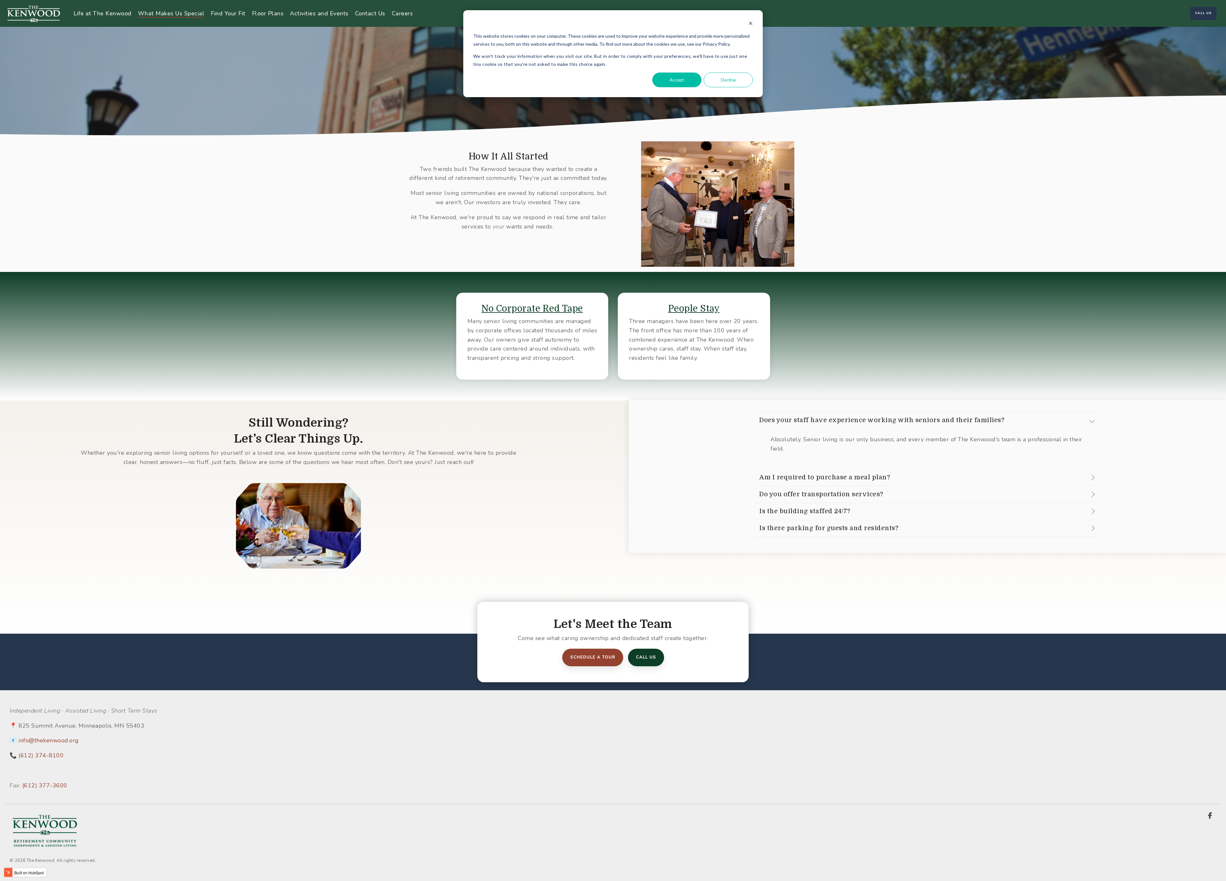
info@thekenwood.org (49, 740)
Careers (402, 13)
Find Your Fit (228, 13)
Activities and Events (319, 13)
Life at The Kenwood (102, 13)
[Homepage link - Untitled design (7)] (45, 845)
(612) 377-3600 (44, 785)
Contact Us (370, 13)
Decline (728, 79)
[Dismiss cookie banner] (750, 24)
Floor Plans (268, 13)
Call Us (1203, 13)
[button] (1210, 816)
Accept (677, 79)
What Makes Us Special (171, 13)
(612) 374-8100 (41, 755)
